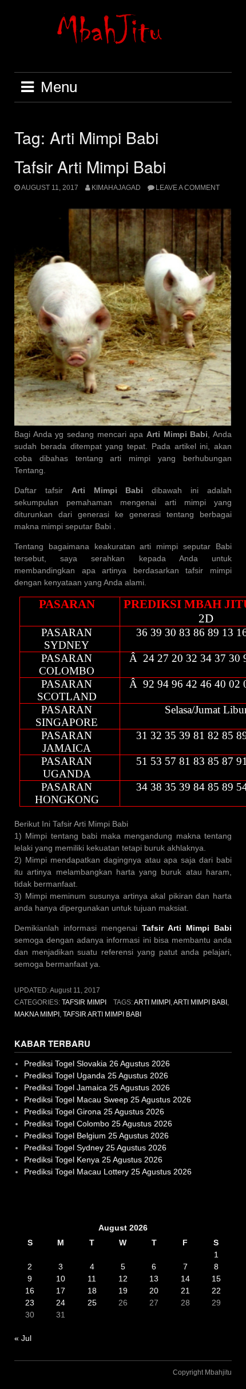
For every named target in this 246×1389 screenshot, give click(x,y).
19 (123, 1290)
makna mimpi (36, 1014)
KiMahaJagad (116, 188)
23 (29, 1302)
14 (185, 1278)
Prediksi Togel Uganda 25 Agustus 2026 (96, 1075)
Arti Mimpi (152, 1002)
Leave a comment (188, 188)
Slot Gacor (33, 1199)
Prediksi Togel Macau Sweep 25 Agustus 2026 (107, 1099)
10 (60, 1278)
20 (153, 1290)
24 (60, 1302)
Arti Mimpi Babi (200, 1002)
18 (92, 1290)
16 (29, 1290)
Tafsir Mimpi (84, 1002)
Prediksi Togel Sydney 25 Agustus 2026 (95, 1147)
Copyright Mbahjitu (202, 1372)
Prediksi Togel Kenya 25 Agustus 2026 (93, 1159)
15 (216, 1278)
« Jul (22, 1338)
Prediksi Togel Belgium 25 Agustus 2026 (96, 1135)
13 (153, 1278)
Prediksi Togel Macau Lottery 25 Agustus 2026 (108, 1171)
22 (216, 1290)
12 (123, 1278)
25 (92, 1302)
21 (185, 1290)
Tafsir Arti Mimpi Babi (90, 166)
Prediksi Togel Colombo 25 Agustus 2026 (98, 1123)
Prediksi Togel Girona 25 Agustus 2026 (94, 1111)
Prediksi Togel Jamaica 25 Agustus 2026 (97, 1087)
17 (60, 1290)
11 (92, 1278)
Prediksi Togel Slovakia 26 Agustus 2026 (97, 1063)
